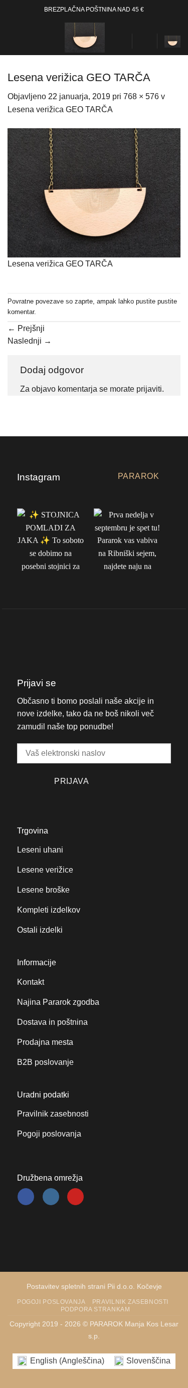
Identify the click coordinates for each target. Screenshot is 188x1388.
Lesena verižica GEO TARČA (60, 109)
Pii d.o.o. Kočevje (134, 1286)
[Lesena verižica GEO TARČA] (94, 192)
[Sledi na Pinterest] (75, 1196)
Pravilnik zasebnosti (130, 1301)
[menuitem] (61, 1361)
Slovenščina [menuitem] (148, 1360)
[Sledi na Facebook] (26, 1196)
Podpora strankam (95, 1309)
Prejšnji (26, 328)
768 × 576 (141, 96)
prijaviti (149, 389)
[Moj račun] (144, 41)
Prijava (71, 781)
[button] (14, 37)
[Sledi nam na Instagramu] (51, 1196)
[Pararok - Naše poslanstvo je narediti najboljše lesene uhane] (85, 37)
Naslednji (30, 341)
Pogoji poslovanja (51, 1301)
